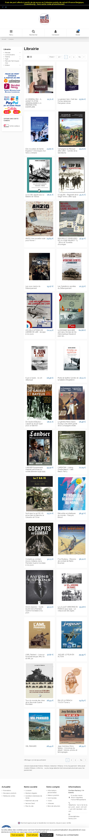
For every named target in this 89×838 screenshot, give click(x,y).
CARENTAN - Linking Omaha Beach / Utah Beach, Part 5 (65, 469)
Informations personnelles (52, 791)
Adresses (51, 803)
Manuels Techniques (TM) (12, 62)
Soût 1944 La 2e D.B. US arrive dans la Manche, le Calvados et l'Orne (34, 515)
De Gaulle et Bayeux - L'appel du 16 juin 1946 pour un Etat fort (34, 424)
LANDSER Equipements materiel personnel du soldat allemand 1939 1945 (35, 469)
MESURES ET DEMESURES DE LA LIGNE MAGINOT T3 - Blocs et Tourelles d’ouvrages (68, 241)
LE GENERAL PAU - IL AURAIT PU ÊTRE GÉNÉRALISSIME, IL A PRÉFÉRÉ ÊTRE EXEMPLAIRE (33, 103)
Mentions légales (31, 793)
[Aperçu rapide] (39, 96)
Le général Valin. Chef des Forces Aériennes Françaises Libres (67, 101)
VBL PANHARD (31, 746)
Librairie (7, 49)
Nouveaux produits (9, 793)
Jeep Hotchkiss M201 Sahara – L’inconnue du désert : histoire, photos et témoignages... (67, 749)
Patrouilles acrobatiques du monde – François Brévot (67, 515)
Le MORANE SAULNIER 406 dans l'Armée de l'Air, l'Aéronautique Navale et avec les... (67, 333)
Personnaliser (46, 835)
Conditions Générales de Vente (33, 797)
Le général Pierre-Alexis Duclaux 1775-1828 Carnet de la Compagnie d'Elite (67, 424)
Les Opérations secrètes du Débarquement (67, 287)
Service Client (30, 803)
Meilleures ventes (9, 796)
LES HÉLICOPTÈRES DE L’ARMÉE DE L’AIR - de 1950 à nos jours (35, 332)
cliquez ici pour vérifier (63, 823)
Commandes (52, 798)
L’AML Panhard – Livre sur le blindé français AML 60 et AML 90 (35, 656)
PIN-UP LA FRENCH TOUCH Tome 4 (65, 701)
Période (7, 52)
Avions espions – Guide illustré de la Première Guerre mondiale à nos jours (34, 610)
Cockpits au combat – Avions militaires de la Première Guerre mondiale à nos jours (35, 562)
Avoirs (50, 801)
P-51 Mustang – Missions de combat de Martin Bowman (67, 561)
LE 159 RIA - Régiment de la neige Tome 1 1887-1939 (68, 196)
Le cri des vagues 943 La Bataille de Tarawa (34, 196)
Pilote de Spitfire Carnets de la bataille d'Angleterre (68, 379)
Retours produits (53, 795)
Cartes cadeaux (14, 126)
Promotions (7, 790)
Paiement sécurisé (31, 801)
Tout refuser (32, 835)
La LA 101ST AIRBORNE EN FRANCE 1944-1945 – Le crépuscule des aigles (68, 609)
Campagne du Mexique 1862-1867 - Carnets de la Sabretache (67, 151)
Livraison (28, 790)
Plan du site (29, 806)
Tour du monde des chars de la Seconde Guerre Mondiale (35, 702)
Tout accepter (17, 835)
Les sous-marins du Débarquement (32, 287)
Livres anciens (10, 55)
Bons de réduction (54, 806)
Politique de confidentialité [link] (67, 835)
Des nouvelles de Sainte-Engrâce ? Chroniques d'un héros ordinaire (35, 151)
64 (80, 57)
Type (6, 59)
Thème (7, 57)
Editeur (7, 65)
